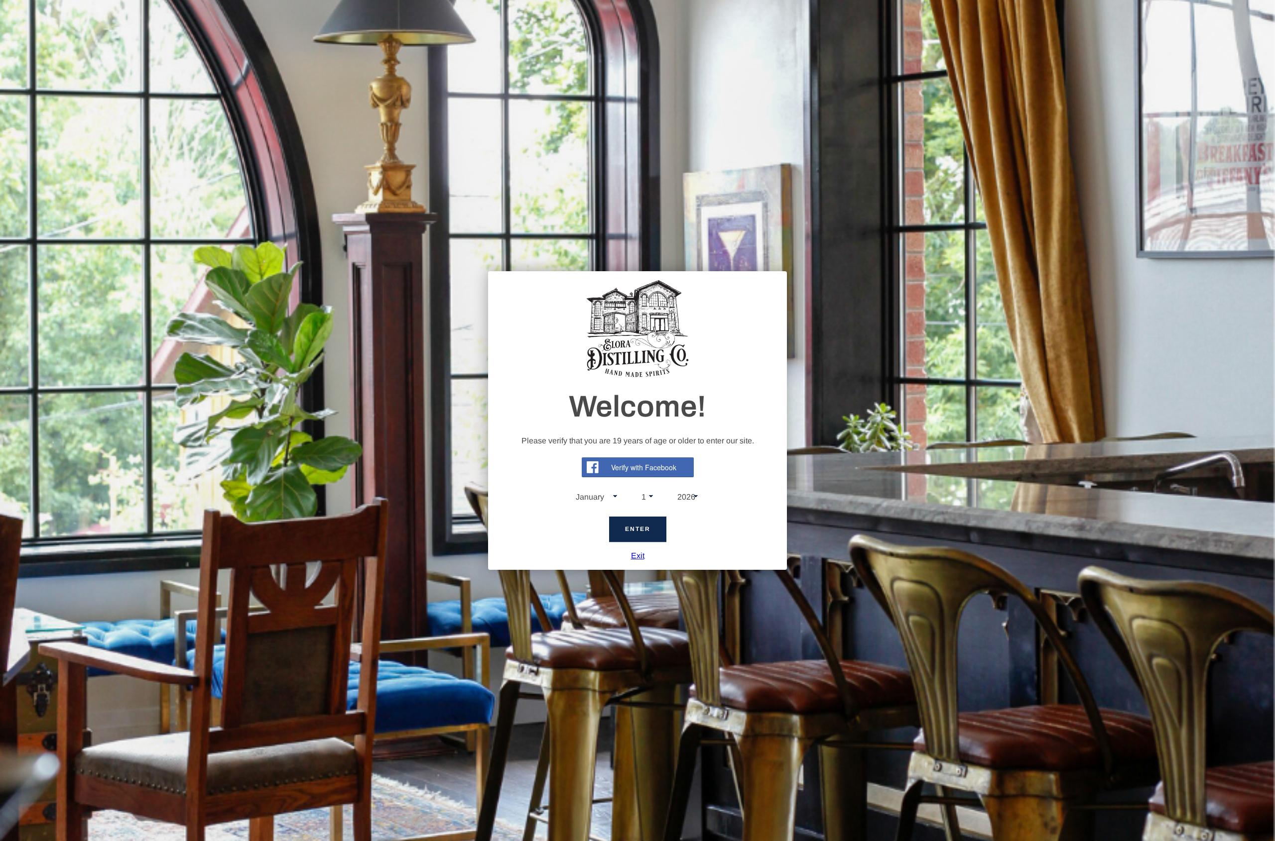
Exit (637, 555)
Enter (637, 529)
